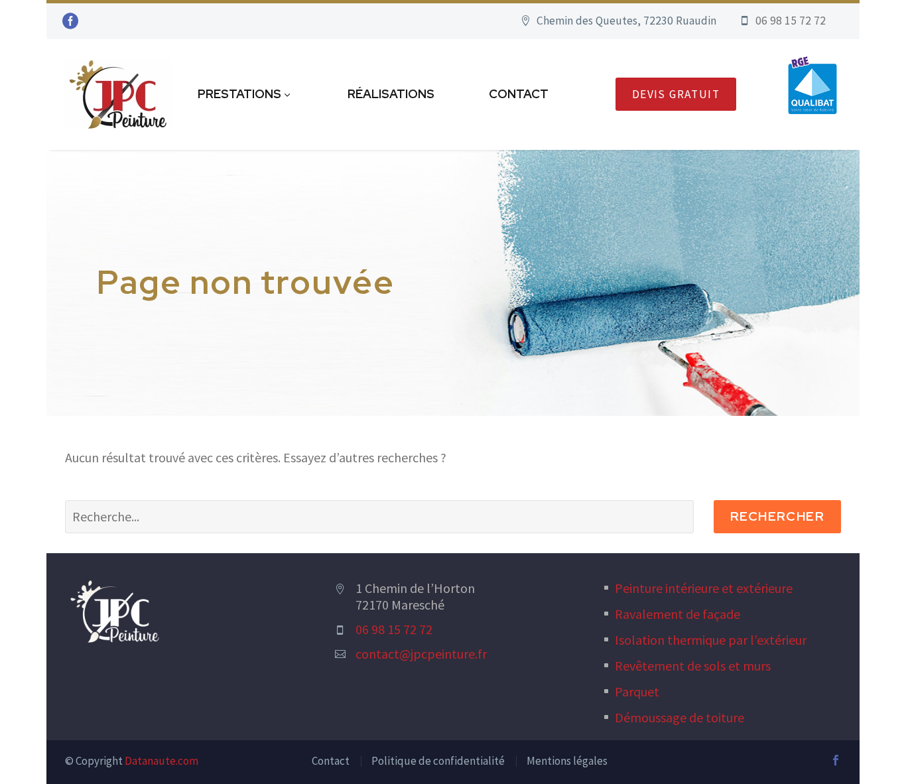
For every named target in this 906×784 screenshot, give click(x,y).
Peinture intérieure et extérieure (704, 588)
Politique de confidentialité (438, 760)
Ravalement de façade (677, 614)
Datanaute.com (161, 760)
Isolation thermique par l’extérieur (711, 639)
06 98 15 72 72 (394, 629)
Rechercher (777, 516)
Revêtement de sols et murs (693, 665)
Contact (519, 93)
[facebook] (835, 760)
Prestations (239, 93)
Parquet (637, 691)
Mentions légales (567, 760)
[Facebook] (70, 21)
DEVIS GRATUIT (676, 94)
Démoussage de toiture (679, 717)
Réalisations (391, 93)
